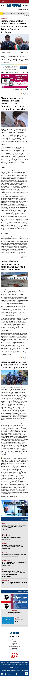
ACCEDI (26, 5)
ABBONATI (3, 1)
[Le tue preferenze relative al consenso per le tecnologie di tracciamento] (26, 673)
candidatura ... (6, 62)
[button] (14, 508)
